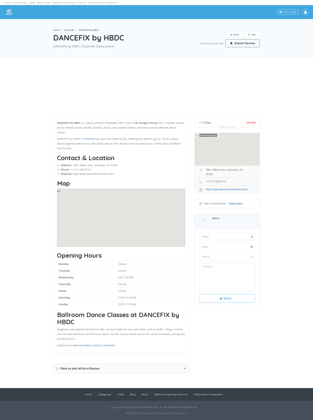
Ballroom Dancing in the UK (69, 2)
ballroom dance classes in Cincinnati (93, 345)
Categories (20, 2)
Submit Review (244, 43)
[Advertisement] (156, 92)
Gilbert (83, 165)
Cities (32, 2)
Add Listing (289, 12)
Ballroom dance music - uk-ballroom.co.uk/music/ (156, 413)
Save (253, 34)
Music (47, 2)
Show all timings (228, 127)
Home (8, 2)
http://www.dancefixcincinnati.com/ (93, 174)
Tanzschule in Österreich (103, 2)
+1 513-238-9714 (80, 169)
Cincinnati (69, 30)
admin (215, 218)
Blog (39, 2)
